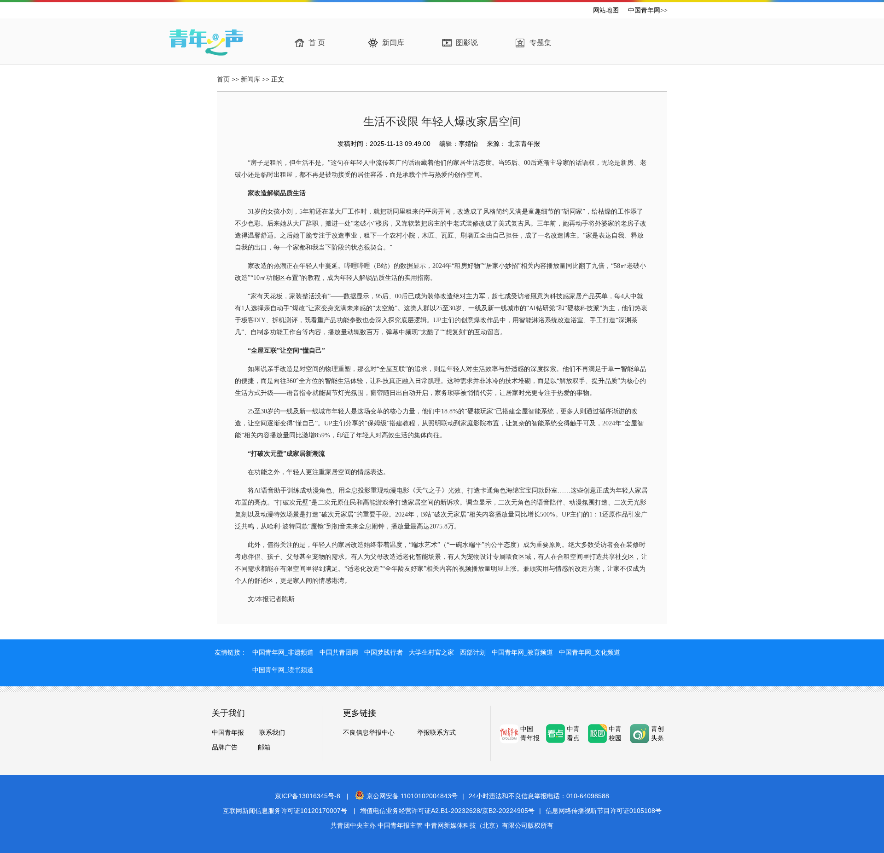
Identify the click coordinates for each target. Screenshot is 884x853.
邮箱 (264, 747)
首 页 (316, 42)
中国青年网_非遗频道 (283, 652)
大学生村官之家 (431, 652)
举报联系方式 (436, 732)
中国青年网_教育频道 (522, 652)
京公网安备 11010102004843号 (412, 796)
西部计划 (473, 652)
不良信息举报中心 (369, 732)
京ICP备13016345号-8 (307, 796)
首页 (223, 79)
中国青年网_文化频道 (589, 652)
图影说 (467, 42)
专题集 (540, 42)
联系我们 (272, 732)
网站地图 (606, 10)
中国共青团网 (339, 652)
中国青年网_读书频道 (283, 670)
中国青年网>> (648, 10)
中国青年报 (228, 732)
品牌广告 (225, 747)
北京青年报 (523, 143)
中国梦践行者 (383, 652)
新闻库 (393, 42)
